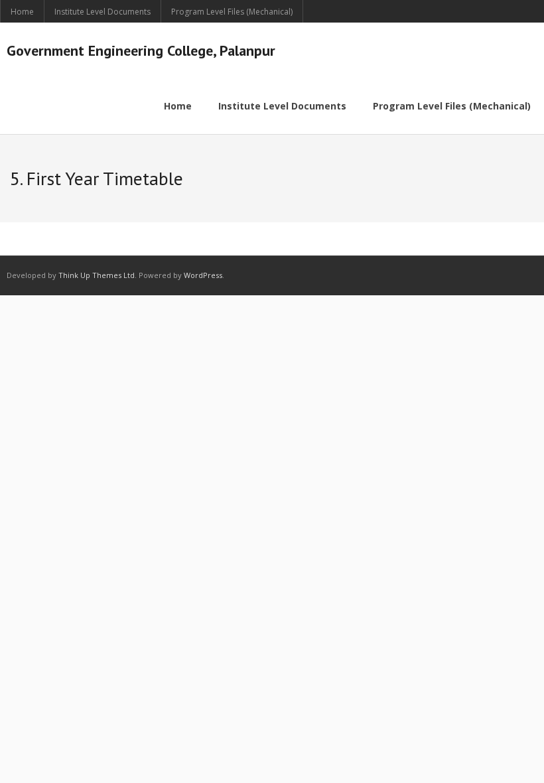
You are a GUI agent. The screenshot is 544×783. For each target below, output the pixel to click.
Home (22, 11)
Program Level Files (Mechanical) (232, 11)
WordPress (203, 275)
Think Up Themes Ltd (96, 275)
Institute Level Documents (102, 11)
